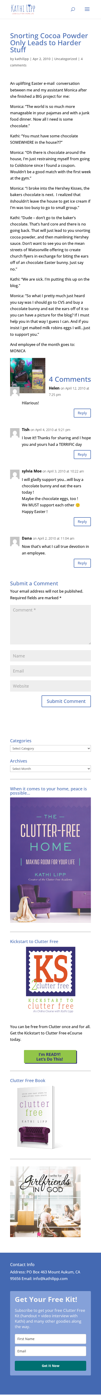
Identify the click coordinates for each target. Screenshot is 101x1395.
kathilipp (22, 59)
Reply (82, 412)
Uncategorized (65, 59)
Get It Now (50, 1365)
